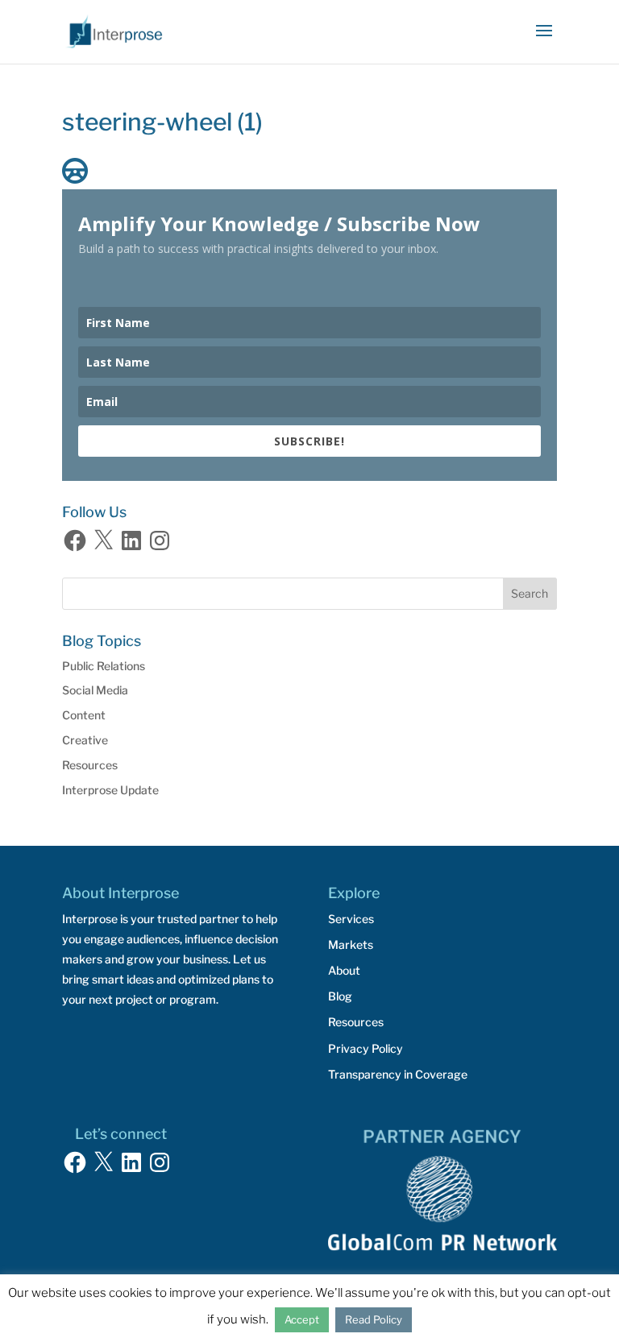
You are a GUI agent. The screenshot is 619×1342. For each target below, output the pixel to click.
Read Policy (373, 1319)
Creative (85, 740)
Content (84, 715)
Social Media (95, 690)
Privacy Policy (365, 1048)
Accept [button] (302, 1319)
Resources (90, 765)
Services (351, 919)
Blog (340, 996)
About (344, 970)
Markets (350, 944)
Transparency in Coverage (397, 1074)
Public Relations (103, 666)
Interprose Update (110, 790)
